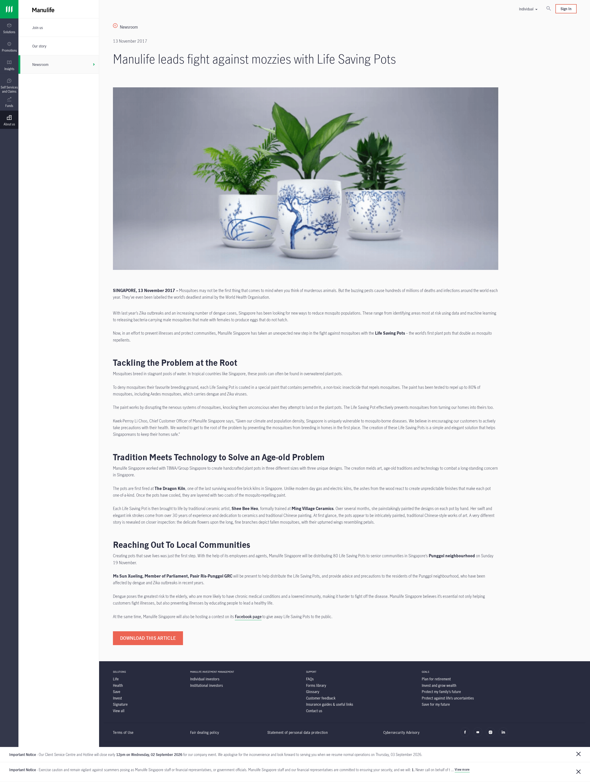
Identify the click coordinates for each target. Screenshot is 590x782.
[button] (528, 8)
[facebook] (466, 734)
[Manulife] (168, 9)
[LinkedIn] (504, 734)
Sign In (566, 8)
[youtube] (479, 734)
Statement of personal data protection (297, 732)
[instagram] (492, 734)
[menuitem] (9, 28)
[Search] (548, 8)
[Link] (9, 9)
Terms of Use (123, 732)
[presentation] (9, 27)
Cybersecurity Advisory (401, 732)
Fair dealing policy (204, 732)
